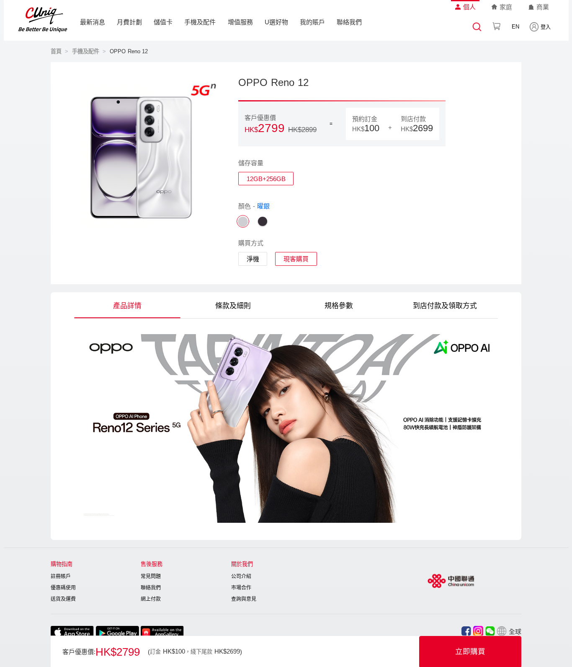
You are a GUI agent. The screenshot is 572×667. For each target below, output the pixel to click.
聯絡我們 (349, 22)
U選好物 (276, 22)
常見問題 (151, 576)
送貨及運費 (63, 599)
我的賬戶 (312, 22)
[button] (509, 631)
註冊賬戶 (61, 576)
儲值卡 (163, 22)
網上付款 (151, 599)
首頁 (56, 51)
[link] (56, 51)
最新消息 (92, 22)
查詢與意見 (243, 599)
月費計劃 (129, 22)
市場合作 (241, 588)
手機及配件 (200, 22)
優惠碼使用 (63, 588)
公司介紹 (241, 576)
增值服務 (240, 22)
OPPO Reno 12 (129, 51)
